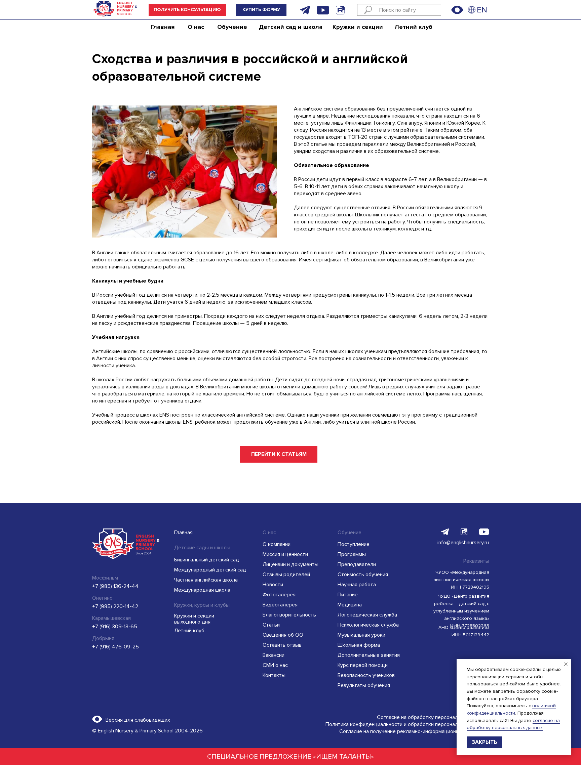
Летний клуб (413, 27)
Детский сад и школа (290, 27)
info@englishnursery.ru (463, 542)
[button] (187, 10)
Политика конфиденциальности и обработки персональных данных (407, 724)
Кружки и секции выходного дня (194, 618)
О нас (196, 27)
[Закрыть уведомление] (566, 664)
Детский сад (110, 27)
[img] (471, 9)
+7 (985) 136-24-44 (115, 586)
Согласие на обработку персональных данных (433, 717)
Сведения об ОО (283, 635)
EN (482, 10)
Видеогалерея (280, 604)
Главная (163, 27)
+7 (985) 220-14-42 (115, 606)
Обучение (232, 27)
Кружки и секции (358, 27)
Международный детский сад (210, 569)
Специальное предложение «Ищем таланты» (290, 757)
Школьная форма (359, 645)
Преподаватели (357, 564)
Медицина (350, 604)
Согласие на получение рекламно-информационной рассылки (414, 731)
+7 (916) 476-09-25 (115, 646)
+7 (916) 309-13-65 (114, 626)
